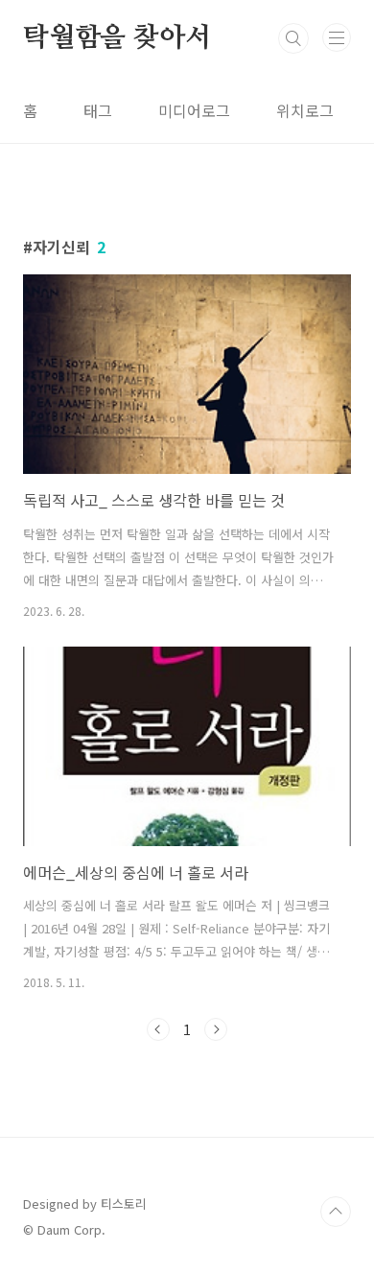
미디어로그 (194, 110)
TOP (335, 1211)
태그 (97, 110)
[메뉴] (336, 37)
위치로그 (305, 110)
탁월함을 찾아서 (116, 38)
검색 (293, 38)
